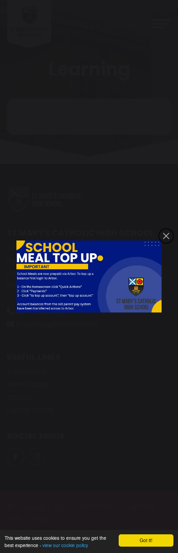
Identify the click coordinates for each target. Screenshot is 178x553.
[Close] (166, 236)
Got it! (146, 540)
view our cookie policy (65, 545)
